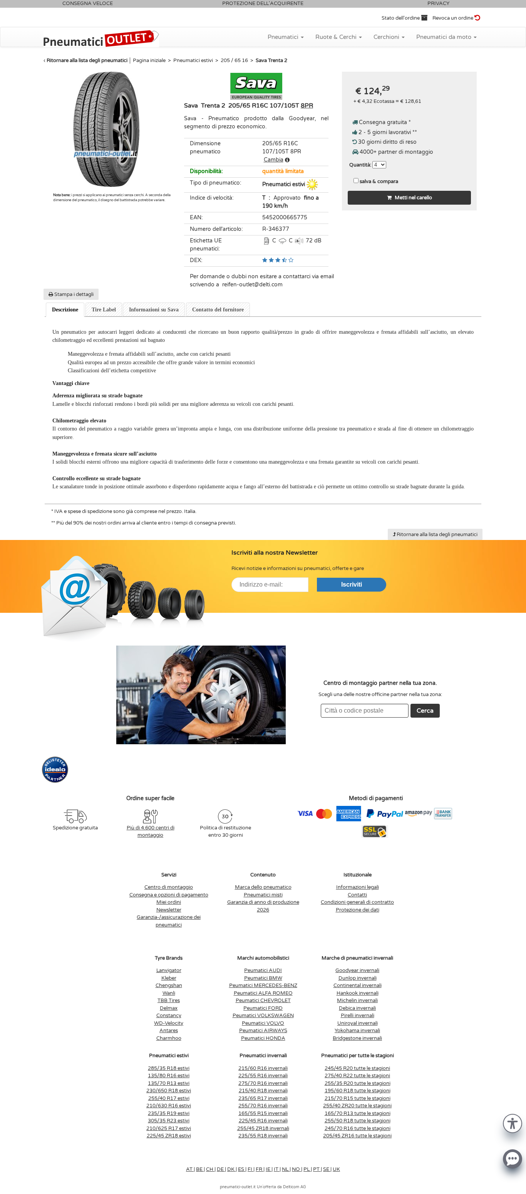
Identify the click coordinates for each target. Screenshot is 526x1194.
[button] (512, 1123)
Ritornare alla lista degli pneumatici (87, 60)
